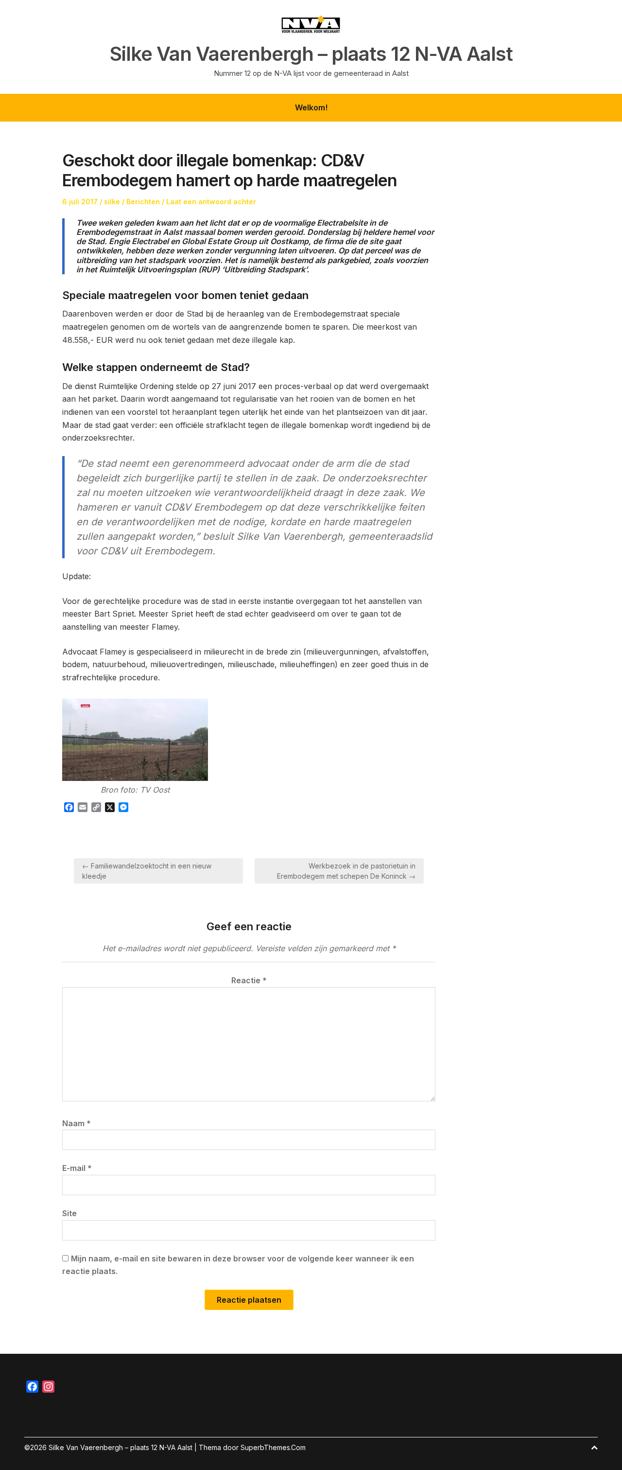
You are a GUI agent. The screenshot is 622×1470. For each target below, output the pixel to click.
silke (112, 201)
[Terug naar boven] (594, 1447)
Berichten (143, 201)
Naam (76, 1123)
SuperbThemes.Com (273, 1447)
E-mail (77, 1168)
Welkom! (311, 107)
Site (69, 1213)
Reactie (249, 980)
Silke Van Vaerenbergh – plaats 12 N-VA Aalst (311, 54)
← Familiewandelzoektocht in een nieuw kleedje (146, 871)
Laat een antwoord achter (211, 201)
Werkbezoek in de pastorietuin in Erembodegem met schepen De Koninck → (346, 871)
